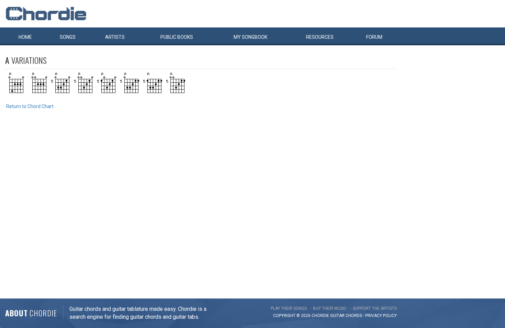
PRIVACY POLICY (381, 315)
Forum (374, 37)
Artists (115, 37)
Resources (320, 37)
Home (25, 37)
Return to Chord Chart (30, 106)
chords (354, 315)
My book (250, 37)
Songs (68, 37)
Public (176, 37)
